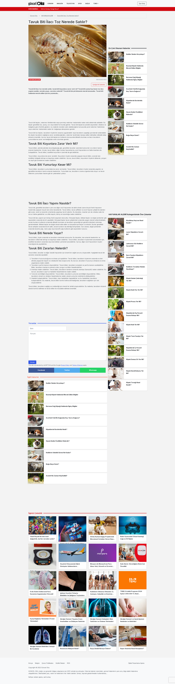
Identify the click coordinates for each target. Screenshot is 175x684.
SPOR (80, 3)
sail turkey (47, 677)
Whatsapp (93, 370)
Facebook (41, 370)
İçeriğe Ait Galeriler (99, 84)
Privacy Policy (65, 365)
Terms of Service (77, 365)
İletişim (37, 663)
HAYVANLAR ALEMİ (47, 15)
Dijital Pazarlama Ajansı (136, 663)
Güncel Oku (33, 15)
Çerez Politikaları (47, 663)
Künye (30, 663)
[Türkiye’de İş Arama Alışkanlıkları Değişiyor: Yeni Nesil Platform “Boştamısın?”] (72, 529)
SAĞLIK (87, 3)
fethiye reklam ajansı (35, 677)
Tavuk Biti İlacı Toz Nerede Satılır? (68, 15)
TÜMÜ (95, 3)
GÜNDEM (50, 3)
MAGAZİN (60, 3)
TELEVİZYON (70, 3)
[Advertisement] (67, 108)
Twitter (67, 370)
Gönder (32, 362)
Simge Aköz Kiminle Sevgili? (50, 9)
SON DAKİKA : (33, 9)
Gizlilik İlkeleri (60, 663)
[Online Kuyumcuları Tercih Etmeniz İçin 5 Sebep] (42, 556)
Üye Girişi (142, 3)
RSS (68, 663)
